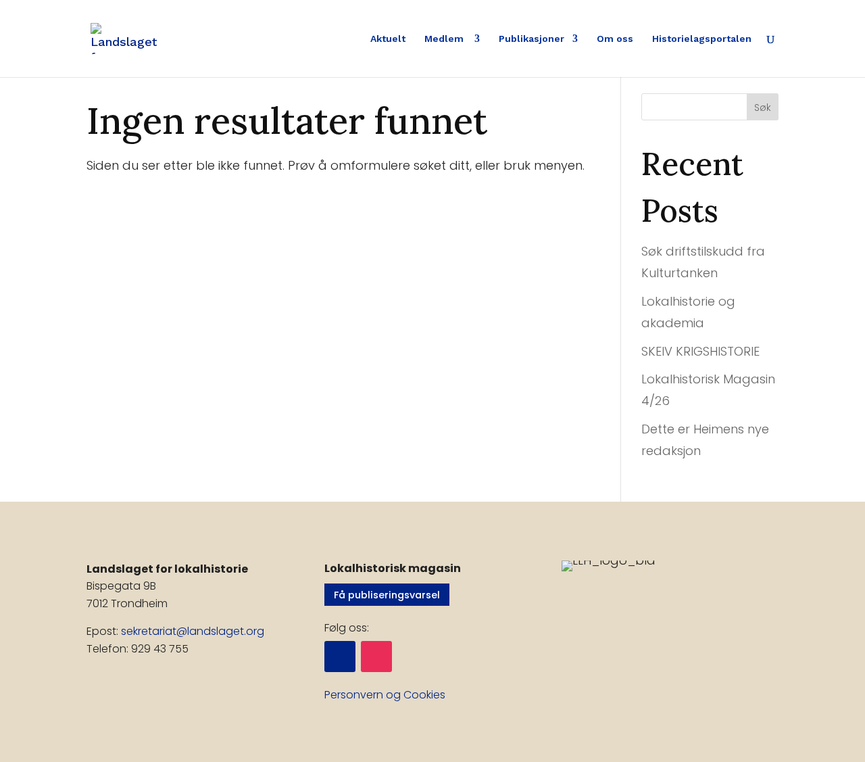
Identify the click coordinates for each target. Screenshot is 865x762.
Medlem (445, 39)
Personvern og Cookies (384, 695)
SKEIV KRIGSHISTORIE (700, 351)
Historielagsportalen (701, 39)
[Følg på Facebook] (339, 656)
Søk (762, 107)
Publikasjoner (531, 39)
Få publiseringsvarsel (387, 595)
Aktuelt (387, 39)
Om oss (615, 39)
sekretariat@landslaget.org (192, 631)
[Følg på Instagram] (376, 656)
